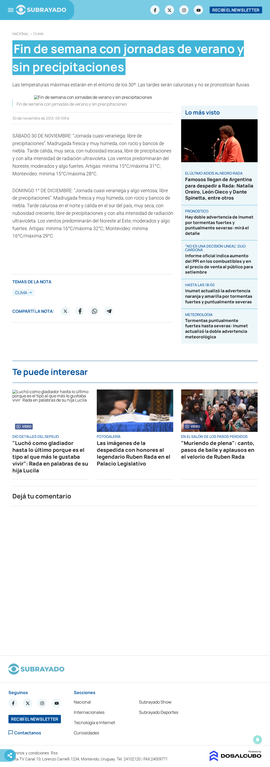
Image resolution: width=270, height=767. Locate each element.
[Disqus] (135, 578)
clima (38, 34)
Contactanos (27, 732)
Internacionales (89, 712)
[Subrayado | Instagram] (184, 10)
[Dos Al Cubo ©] (236, 760)
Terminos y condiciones (29, 753)
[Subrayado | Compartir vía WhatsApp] (94, 311)
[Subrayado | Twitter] (169, 10)
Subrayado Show (155, 702)
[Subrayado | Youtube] (198, 10)
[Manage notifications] (257, 739)
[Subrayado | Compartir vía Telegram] (109, 311)
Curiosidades (86, 733)
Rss (55, 753)
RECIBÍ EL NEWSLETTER (235, 10)
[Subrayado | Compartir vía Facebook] (80, 311)
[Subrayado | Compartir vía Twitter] (65, 311)
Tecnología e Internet (94, 722)
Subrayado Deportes (158, 712)
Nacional (20, 34)
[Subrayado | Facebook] (155, 10)
